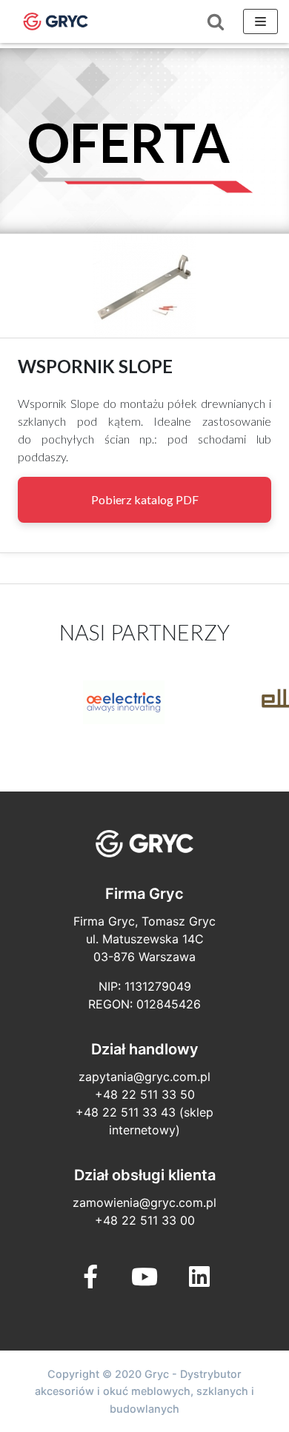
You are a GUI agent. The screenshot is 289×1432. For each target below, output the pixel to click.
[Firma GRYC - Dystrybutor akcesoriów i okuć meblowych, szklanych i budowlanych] (55, 21)
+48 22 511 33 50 (145, 1094)
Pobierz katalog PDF (145, 499)
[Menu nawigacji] (260, 21)
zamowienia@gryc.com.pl (144, 1202)
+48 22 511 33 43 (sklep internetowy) (144, 1121)
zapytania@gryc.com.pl (144, 1076)
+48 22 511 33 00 (145, 1220)
